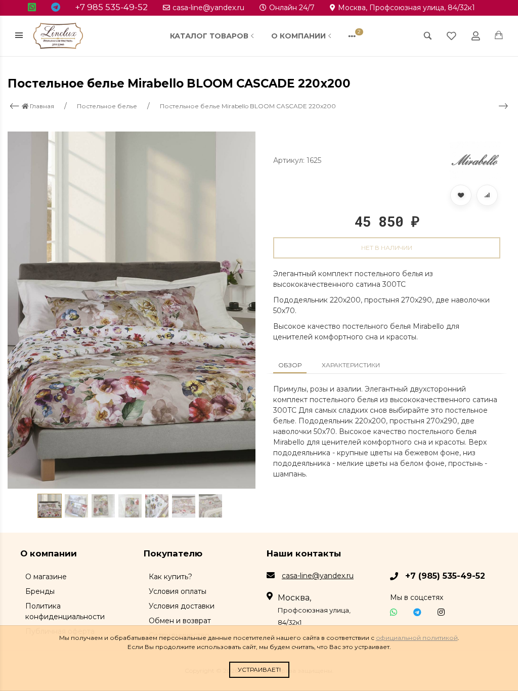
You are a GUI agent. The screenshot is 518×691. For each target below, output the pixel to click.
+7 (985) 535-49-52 (445, 576)
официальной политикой (417, 637)
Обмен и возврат (180, 620)
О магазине (46, 576)
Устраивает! (259, 669)
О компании (298, 35)
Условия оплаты (177, 591)
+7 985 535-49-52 (111, 7)
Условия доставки (181, 606)
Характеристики (351, 365)
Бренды (40, 591)
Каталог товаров (209, 35)
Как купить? (170, 576)
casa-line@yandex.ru (208, 7)
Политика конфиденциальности (65, 611)
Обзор (289, 365)
